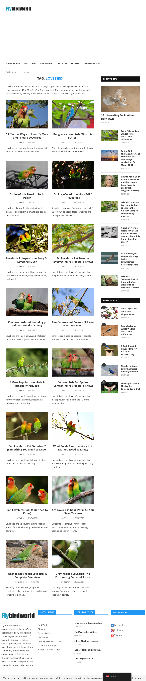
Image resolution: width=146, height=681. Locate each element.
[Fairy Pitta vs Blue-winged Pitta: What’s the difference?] (109, 135)
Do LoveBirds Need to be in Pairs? (27, 196)
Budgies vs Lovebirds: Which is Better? (72, 135)
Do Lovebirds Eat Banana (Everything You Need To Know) (73, 260)
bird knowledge (92, 63)
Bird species (46, 63)
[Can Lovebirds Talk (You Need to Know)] (27, 490)
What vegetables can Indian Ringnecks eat (129, 311)
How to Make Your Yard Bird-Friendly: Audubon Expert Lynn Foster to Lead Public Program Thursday (130, 183)
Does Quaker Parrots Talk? (50, 641)
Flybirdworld (13, 63)
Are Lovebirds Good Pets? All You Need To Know (73, 511)
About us (42, 629)
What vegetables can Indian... (88, 623)
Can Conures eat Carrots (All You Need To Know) (73, 323)
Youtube (118, 635)
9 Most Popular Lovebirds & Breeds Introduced (27, 384)
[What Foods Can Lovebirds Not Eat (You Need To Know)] (73, 426)
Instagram (119, 630)
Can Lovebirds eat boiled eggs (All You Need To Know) (27, 323)
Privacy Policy (44, 633)
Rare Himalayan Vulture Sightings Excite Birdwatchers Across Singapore (129, 259)
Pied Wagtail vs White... (86, 632)
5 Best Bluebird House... (86, 641)
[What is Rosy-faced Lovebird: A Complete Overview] (27, 554)
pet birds (62, 63)
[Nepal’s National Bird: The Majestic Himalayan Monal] (109, 370)
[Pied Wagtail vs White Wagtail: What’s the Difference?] (109, 330)
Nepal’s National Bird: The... (88, 649)
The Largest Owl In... (84, 658)
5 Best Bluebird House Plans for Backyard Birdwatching (129, 350)
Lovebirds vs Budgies (48, 646)
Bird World (43, 625)
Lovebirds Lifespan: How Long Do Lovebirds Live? (27, 260)
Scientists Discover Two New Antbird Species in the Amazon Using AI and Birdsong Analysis (130, 209)
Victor (21, 142)
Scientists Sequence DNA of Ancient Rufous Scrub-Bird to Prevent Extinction (130, 282)
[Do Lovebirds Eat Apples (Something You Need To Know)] (73, 362)
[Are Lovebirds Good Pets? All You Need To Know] (73, 490)
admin (21, 582)
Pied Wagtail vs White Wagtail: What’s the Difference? (128, 330)
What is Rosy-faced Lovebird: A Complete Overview (27, 575)
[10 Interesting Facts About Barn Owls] (120, 99)
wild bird (75, 63)
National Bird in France (49, 650)
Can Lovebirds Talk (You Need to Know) (27, 511)
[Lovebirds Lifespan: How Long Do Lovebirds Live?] (27, 238)
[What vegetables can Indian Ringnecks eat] (109, 313)
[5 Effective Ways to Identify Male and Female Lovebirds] (27, 114)
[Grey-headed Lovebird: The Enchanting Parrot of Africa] (73, 554)
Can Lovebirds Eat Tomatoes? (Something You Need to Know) (27, 447)
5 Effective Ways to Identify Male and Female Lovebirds (27, 135)
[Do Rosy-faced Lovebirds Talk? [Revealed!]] (73, 175)
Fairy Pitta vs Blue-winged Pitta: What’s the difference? (130, 135)
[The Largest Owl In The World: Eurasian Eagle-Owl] (109, 387)
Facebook (118, 625)
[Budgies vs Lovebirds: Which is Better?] (73, 114)
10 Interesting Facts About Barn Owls (118, 116)
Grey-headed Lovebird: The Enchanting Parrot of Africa (72, 575)
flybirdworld (11, 72)
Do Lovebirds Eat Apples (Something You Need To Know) (73, 384)
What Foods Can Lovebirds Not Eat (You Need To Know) (72, 447)
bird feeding (30, 63)
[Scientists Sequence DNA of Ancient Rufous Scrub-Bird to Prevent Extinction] (109, 280)
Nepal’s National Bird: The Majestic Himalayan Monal (129, 369)
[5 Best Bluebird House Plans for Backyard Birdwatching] (109, 350)
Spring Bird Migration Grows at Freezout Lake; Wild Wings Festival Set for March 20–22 (130, 158)
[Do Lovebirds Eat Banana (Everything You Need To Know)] (73, 238)
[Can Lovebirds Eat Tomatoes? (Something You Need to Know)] (27, 426)
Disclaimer (43, 637)
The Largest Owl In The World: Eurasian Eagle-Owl (130, 386)
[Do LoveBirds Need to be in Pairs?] (27, 175)
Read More (137, 678)
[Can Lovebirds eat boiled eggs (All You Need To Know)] (27, 302)
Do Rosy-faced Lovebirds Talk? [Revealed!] (73, 196)
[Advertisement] (73, 38)
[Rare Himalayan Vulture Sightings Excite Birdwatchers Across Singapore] (109, 258)
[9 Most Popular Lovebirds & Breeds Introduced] (27, 362)
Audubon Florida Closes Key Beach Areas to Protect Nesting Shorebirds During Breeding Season (130, 235)
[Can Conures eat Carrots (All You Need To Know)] (73, 302)
